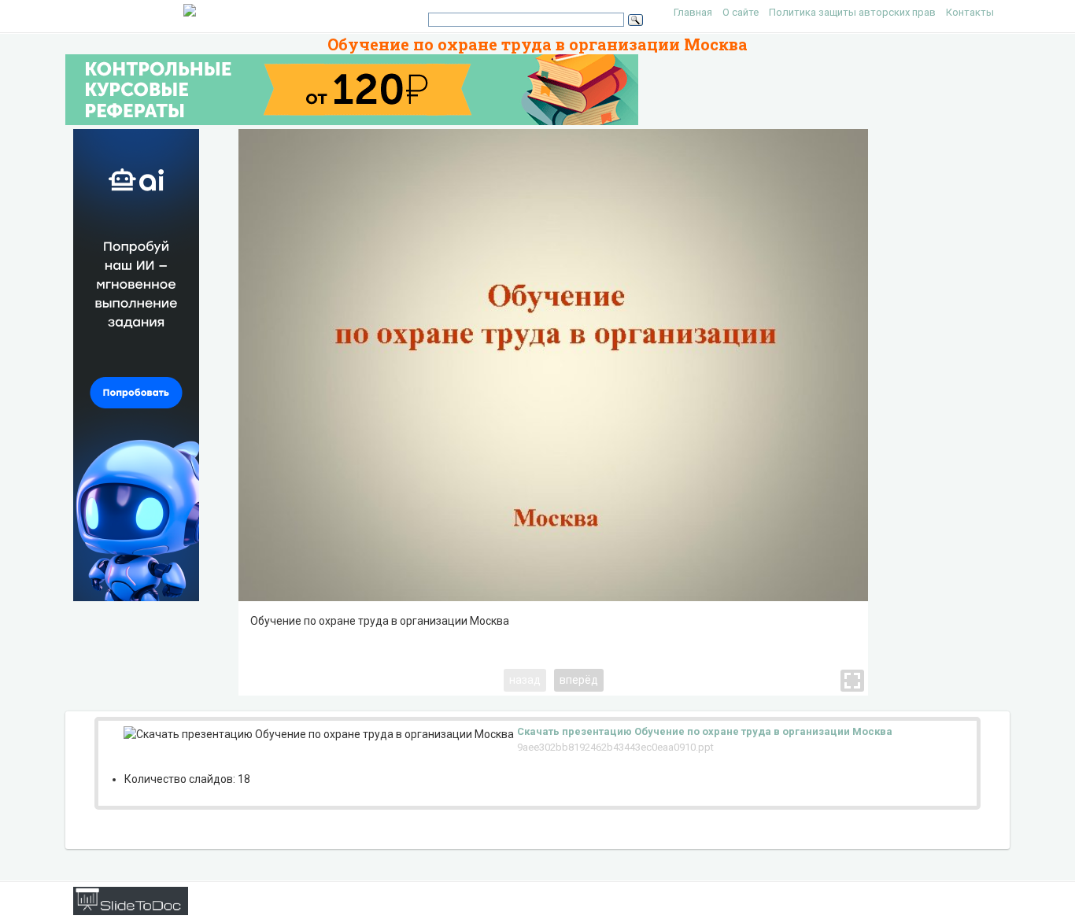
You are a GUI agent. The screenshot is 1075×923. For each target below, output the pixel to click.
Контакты (970, 12)
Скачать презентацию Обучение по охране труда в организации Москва (704, 731)
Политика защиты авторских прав (852, 12)
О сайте (740, 12)
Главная (693, 12)
